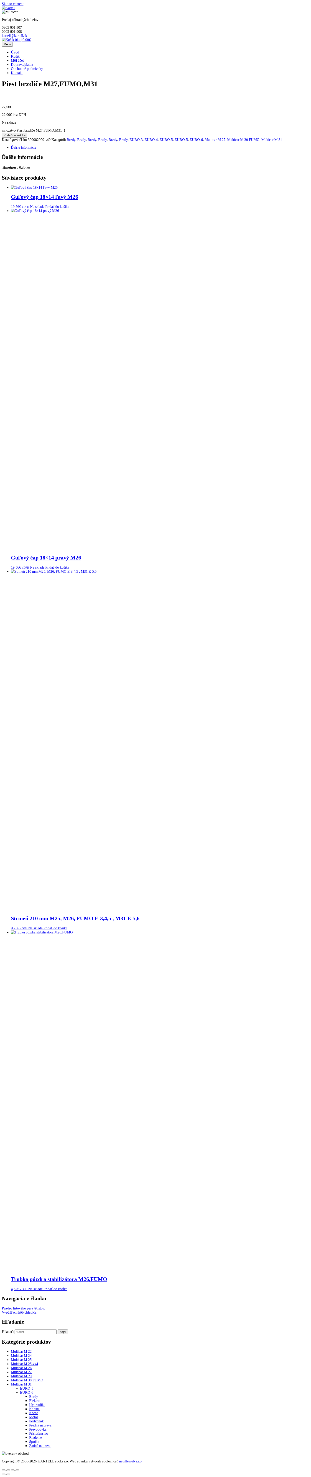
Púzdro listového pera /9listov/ (23, 1308)
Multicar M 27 (215, 140)
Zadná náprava (40, 1446)
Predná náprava (40, 1425)
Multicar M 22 (21, 1351)
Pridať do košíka (14, 135)
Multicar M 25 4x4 (24, 1364)
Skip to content (12, 4)
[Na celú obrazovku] (13, 1470)
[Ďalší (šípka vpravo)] (8, 1474)
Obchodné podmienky (27, 69)
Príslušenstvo (38, 1433)
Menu (7, 44)
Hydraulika (37, 1405)
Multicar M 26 (21, 1368)
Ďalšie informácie (23, 147)
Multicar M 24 (21, 1356)
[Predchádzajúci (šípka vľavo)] (3, 1474)
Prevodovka (37, 1429)
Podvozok (36, 1421)
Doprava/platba (22, 64)
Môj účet (17, 60)
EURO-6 (196, 140)
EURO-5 (166, 140)
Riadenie (35, 1437)
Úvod (15, 52)
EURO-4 (151, 140)
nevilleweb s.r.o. (131, 1461)
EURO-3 (136, 140)
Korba (33, 1413)
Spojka (34, 1442)
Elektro (34, 1401)
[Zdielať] (8, 1470)
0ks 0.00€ (22, 40)
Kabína (34, 1409)
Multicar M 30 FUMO (243, 140)
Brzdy (71, 140)
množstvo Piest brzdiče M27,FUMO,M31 (32, 130)
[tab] (160, 147)
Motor (33, 1417)
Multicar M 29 (21, 1376)
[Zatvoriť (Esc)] (3, 1470)
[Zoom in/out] (17, 1470)
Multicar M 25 (21, 1360)
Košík (15, 56)
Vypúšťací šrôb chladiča (19, 1312)
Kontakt (17, 73)
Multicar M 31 (271, 140)
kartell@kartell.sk (14, 36)
